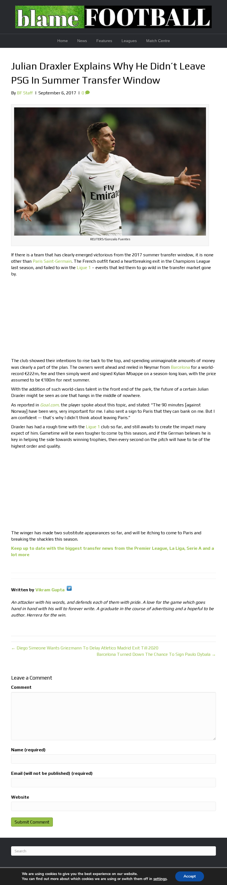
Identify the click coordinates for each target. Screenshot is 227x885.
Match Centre (158, 40)
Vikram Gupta (50, 589)
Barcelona (180, 367)
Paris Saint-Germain (52, 261)
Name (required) (28, 749)
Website (20, 797)
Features (104, 40)
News (82, 40)
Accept (190, 876)
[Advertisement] (113, 318)
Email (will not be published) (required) (52, 773)
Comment (21, 687)
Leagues (129, 40)
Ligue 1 (84, 267)
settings (160, 878)
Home (62, 40)
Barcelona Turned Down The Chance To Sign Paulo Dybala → (156, 654)
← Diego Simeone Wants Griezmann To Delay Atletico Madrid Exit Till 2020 (84, 648)
